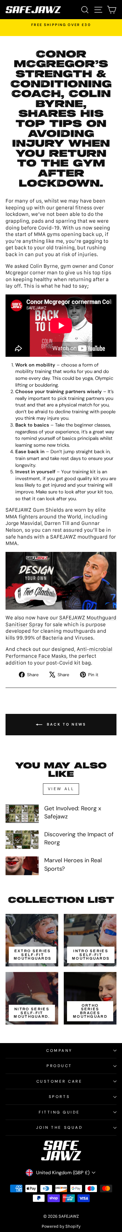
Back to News (66, 724)
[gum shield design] (61, 581)
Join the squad (59, 1127)
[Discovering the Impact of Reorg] (22, 839)
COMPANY (59, 1050)
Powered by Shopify (61, 1226)
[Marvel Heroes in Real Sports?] (22, 865)
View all (61, 788)
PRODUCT (59, 1065)
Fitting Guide (59, 1112)
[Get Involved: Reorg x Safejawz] (22, 813)
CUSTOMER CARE (59, 1081)
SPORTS (59, 1096)
